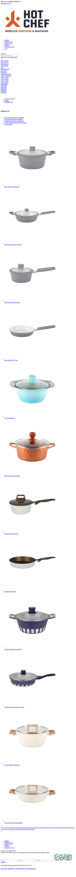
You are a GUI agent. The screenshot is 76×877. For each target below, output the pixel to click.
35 (63, 827)
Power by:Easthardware (28, 868)
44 (8, 829)
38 (69, 827)
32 (57, 827)
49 (18, 829)
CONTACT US (9, 47)
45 (10, 829)
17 (26, 827)
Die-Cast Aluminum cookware (14, 117)
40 (73, 827)
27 (47, 827)
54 (28, 829)
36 (65, 827)
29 (51, 827)
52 (24, 829)
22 (37, 827)
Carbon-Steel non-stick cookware (15, 122)
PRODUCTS (8, 42)
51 (22, 829)
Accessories (8, 124)
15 (22, 827)
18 (28, 827)
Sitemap (3, 3)
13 (18, 827)
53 (26, 829)
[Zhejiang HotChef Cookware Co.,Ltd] (26, 37)
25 (43, 827)
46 (12, 829)
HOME (6, 40)
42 (3, 829)
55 (30, 829)
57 (34, 829)
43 (5, 829)
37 (67, 827)
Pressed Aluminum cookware (14, 121)
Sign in (9, 3)
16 (24, 827)
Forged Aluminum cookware (13, 119)
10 (12, 827)
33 (59, 827)
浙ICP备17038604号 (7, 868)
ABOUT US (8, 43)
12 (16, 827)
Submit (3, 862)
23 (39, 827)
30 (53, 827)
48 (16, 829)
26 (45, 827)
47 (14, 829)
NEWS (6, 45)
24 (41, 827)
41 (1, 829)
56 (32, 829)
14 (20, 827)
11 (14, 827)
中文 (5, 49)
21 (35, 827)
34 (61, 827)
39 (71, 827)
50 (20, 829)
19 (31, 827)
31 (55, 827)
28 (49, 827)
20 (33, 827)
